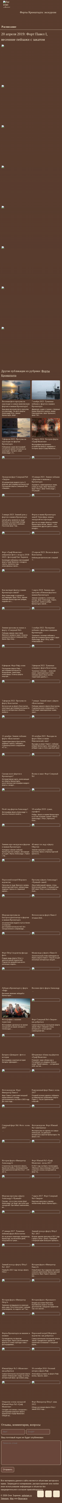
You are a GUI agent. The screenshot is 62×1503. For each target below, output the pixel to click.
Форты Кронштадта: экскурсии (38, 12)
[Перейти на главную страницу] (10, 12)
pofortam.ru (27, 1495)
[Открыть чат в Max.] (58, 27)
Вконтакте (22, 1498)
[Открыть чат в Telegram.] (47, 27)
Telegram (5, 1498)
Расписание (9, 26)
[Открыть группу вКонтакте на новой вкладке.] (53, 27)
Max (12, 1498)
